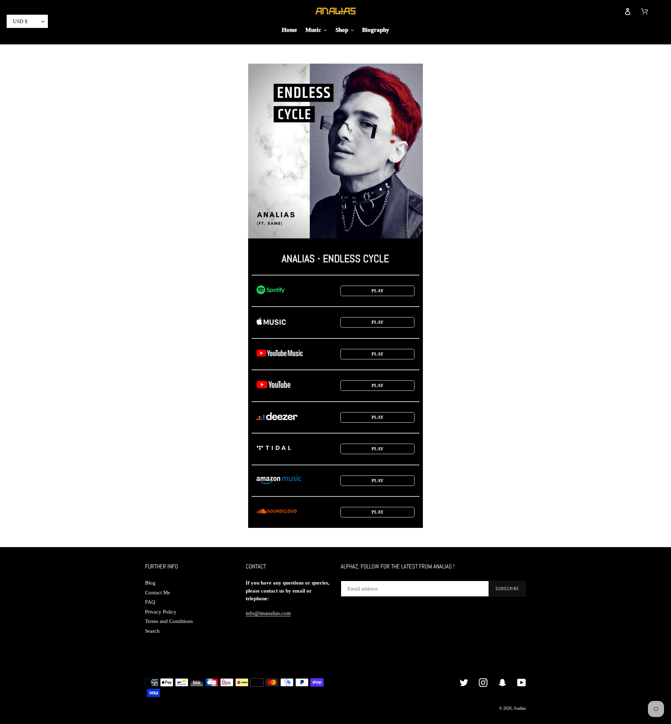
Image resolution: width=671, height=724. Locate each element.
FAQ (150, 602)
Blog (150, 583)
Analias (519, 708)
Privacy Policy (160, 612)
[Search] (612, 10)
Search (152, 631)
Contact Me (157, 592)
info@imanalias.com (268, 613)
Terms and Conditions (169, 621)
